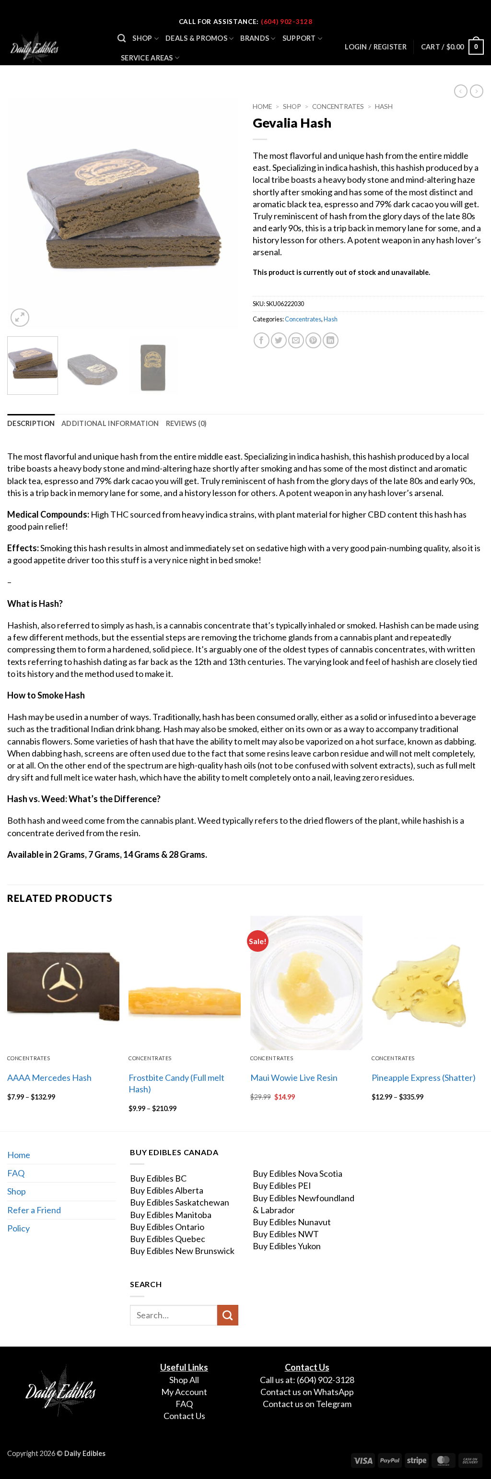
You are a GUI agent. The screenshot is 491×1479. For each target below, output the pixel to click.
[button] (452, 47)
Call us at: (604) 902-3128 (307, 1379)
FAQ (15, 1173)
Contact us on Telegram (307, 1403)
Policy (18, 1228)
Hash (384, 106)
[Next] (221, 213)
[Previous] (24, 213)
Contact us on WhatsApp (307, 1391)
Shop (142, 38)
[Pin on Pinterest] (313, 340)
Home (262, 106)
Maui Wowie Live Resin (294, 1077)
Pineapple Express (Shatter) (424, 1077)
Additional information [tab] (110, 423)
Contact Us (184, 1415)
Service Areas (147, 58)
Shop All (184, 1379)
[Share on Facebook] (261, 340)
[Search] (121, 38)
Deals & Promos (196, 38)
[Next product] (461, 91)
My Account (184, 1391)
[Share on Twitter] (279, 340)
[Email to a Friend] (296, 340)
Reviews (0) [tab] (186, 423)
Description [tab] (31, 423)
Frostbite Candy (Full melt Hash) (176, 1083)
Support (299, 38)
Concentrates (338, 106)
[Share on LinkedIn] (331, 340)
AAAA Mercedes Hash (49, 1077)
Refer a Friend (34, 1210)
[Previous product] (476, 91)
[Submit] (227, 1315)
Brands (254, 38)
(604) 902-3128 (286, 21)
